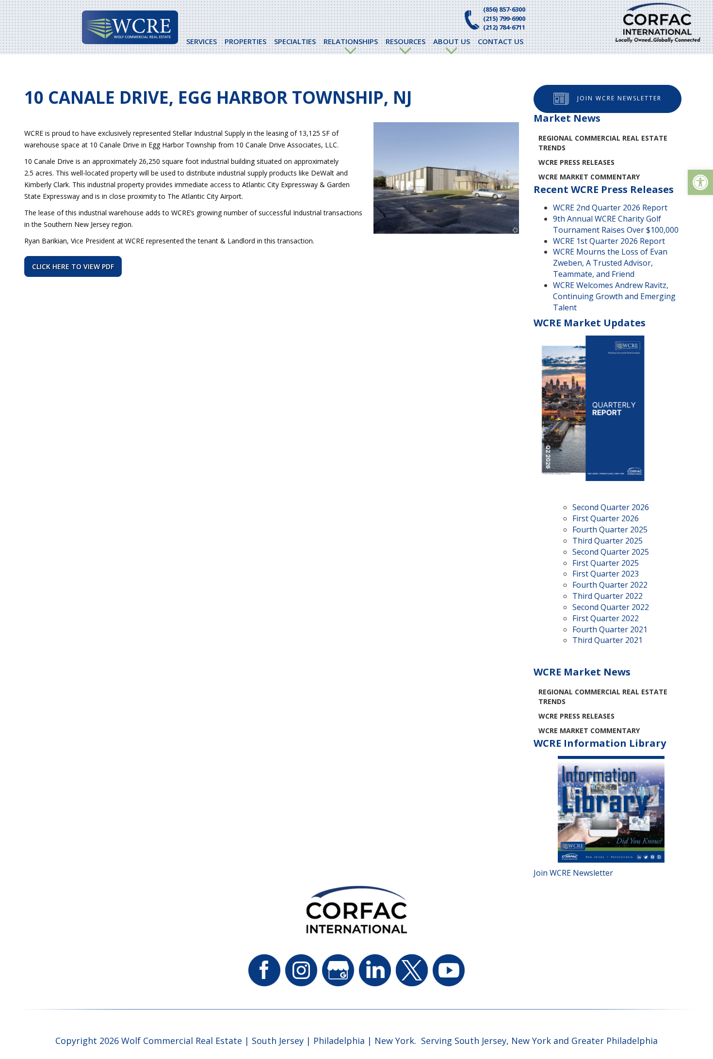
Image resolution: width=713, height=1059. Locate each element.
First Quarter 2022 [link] (605, 618)
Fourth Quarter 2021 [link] (610, 629)
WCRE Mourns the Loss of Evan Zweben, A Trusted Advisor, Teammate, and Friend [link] (610, 262)
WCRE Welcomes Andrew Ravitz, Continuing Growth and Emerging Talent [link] (614, 296)
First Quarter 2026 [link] (605, 518)
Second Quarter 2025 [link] (610, 551)
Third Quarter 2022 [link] (607, 596)
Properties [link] (245, 41)
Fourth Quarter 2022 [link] (610, 584)
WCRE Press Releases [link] (576, 162)
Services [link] (201, 41)
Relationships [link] (351, 41)
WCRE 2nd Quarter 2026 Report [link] (610, 207)
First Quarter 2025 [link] (605, 563)
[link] (700, 182)
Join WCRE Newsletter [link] (619, 98)
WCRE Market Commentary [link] (589, 176)
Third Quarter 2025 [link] (607, 540)
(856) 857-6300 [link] (504, 9)
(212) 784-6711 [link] (504, 27)
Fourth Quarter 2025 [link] (610, 529)
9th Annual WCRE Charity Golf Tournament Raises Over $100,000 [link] (616, 224)
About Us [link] (451, 41)
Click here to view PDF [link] (73, 266)
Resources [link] (405, 41)
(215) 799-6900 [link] (504, 18)
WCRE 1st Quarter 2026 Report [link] (609, 241)
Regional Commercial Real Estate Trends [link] (602, 142)
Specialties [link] (295, 41)
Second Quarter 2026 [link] (610, 507)
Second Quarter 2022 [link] (610, 607)
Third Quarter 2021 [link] (607, 640)
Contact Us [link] (500, 41)
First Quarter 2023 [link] (605, 573)
